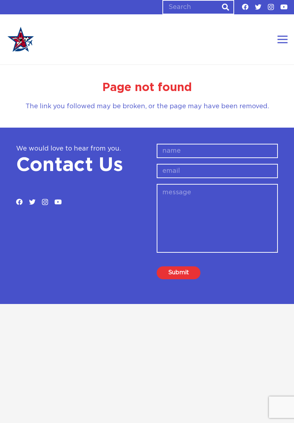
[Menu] (282, 39)
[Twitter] (258, 7)
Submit (178, 272)
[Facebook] (245, 7)
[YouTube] (284, 7)
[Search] (225, 7)
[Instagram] (271, 7)
